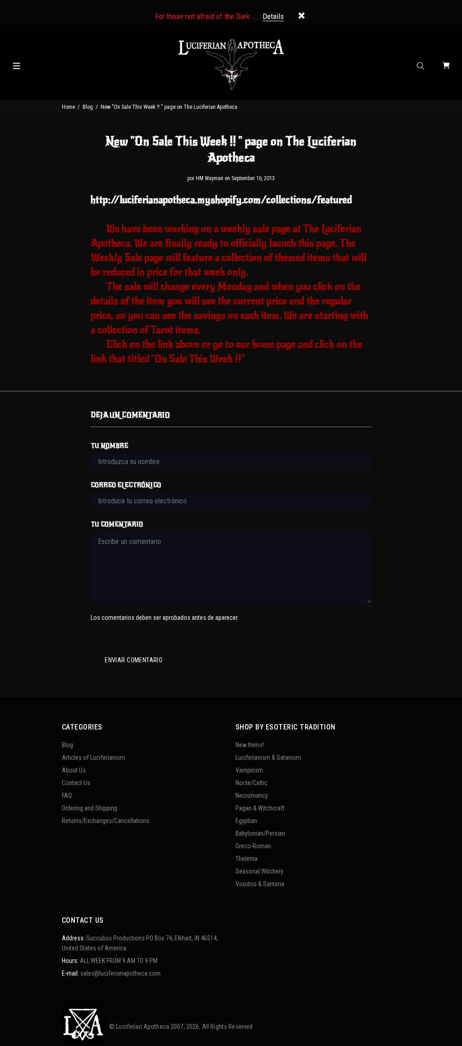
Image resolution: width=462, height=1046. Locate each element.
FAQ (67, 795)
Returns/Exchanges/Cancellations (105, 820)
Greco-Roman (253, 846)
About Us (74, 770)
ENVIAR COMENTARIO (133, 660)
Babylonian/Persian (260, 833)
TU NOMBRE (109, 446)
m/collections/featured (221, 200)
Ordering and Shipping (89, 808)
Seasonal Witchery (259, 871)
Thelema (247, 858)
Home (68, 107)
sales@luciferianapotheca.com (120, 973)
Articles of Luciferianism (93, 757)
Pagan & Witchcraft (260, 808)
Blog (88, 107)
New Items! (250, 744)
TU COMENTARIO (117, 524)
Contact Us (76, 782)
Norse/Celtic (252, 782)
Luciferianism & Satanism (268, 757)
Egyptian (246, 820)
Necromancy (252, 795)
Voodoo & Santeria (260, 884)
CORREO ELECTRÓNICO (126, 485)
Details (273, 16)
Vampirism (249, 770)
